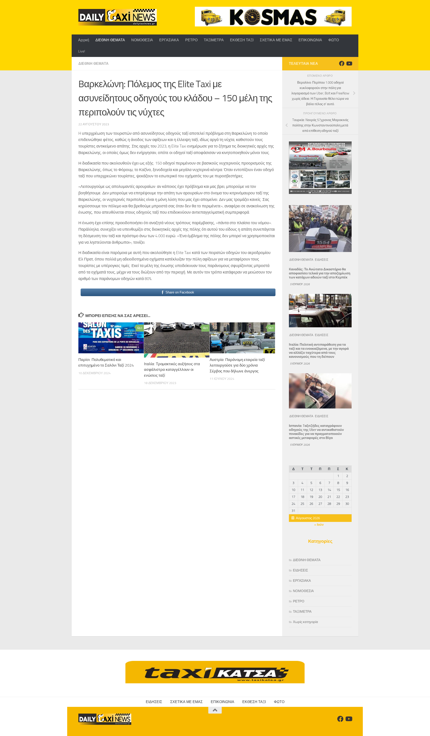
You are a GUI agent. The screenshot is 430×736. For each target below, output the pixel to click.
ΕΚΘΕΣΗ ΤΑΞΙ (242, 40)
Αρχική (83, 40)
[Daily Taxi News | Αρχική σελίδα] (117, 17)
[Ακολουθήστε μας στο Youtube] (349, 63)
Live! (81, 51)
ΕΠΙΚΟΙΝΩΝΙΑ (310, 40)
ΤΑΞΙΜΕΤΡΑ (214, 40)
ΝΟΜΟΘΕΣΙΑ (142, 40)
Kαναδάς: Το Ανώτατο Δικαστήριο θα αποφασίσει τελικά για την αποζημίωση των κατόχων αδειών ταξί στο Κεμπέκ (319, 273)
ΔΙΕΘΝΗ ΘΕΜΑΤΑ (110, 40)
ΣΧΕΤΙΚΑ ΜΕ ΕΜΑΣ (276, 40)
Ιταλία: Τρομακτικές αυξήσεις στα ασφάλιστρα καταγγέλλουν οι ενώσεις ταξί (172, 370)
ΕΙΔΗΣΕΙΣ (321, 259)
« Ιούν (319, 525)
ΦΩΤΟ (333, 40)
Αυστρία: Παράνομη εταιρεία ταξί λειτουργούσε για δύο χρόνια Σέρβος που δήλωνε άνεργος (237, 365)
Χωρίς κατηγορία (305, 622)
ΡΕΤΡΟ (191, 40)
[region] (273, 16)
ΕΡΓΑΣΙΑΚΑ (169, 40)
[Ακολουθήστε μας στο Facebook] (341, 63)
